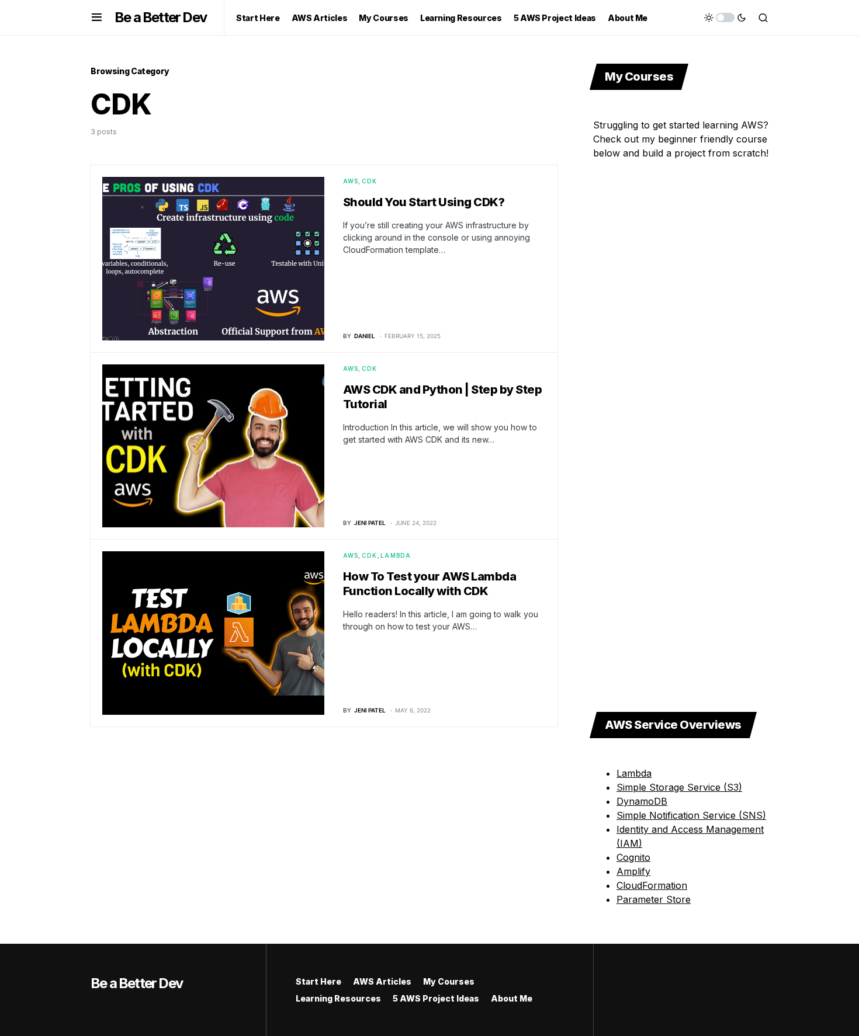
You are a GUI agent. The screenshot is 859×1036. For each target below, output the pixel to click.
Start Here (318, 981)
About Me (511, 998)
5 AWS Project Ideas (436, 998)
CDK (369, 181)
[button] (97, 18)
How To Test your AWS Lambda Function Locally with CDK (430, 583)
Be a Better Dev (160, 17)
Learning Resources (338, 998)
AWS (351, 181)
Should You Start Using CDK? (424, 202)
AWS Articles (382, 981)
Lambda (395, 555)
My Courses (448, 981)
